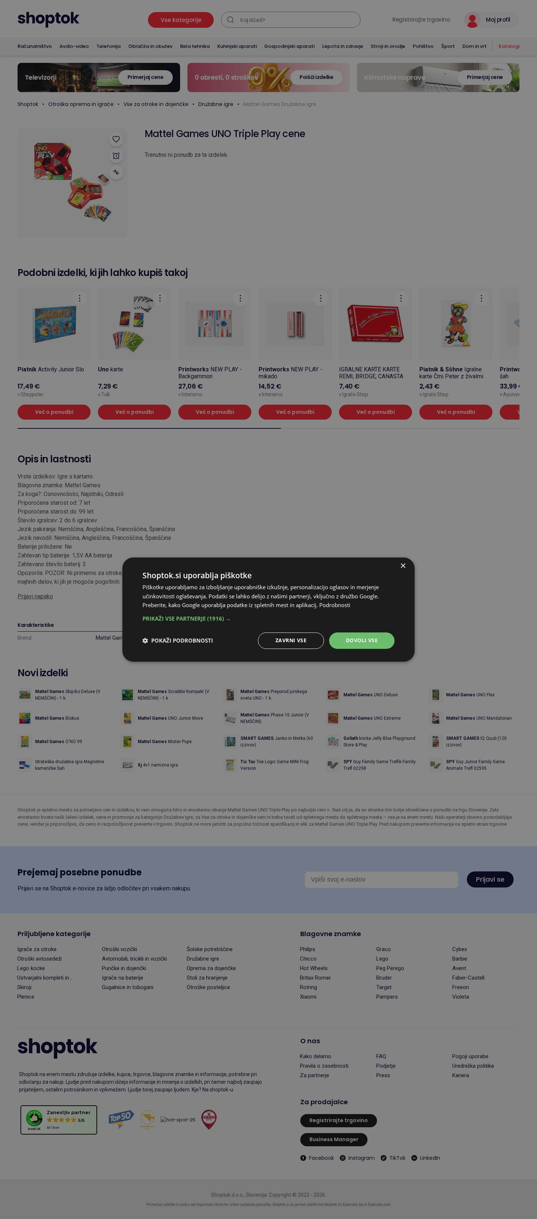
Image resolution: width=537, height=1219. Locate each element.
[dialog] (268, 609)
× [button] (402, 566)
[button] (268, 618)
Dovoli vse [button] (362, 640)
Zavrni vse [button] (290, 640)
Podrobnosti (334, 605)
